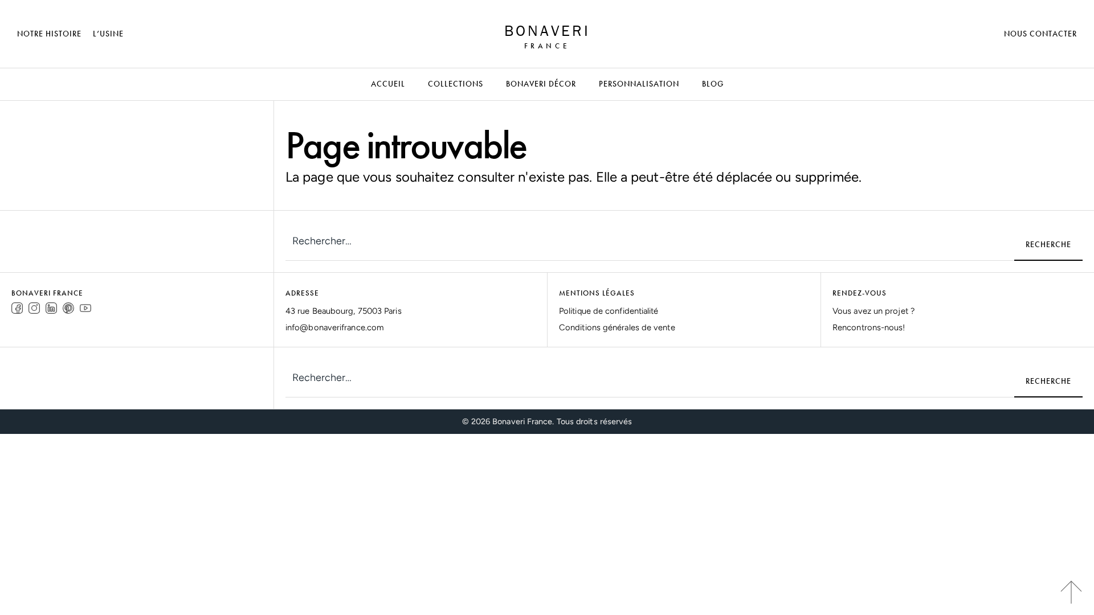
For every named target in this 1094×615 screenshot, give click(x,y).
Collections (455, 84)
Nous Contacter (1040, 33)
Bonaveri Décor (541, 84)
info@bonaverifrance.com (334, 327)
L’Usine (108, 33)
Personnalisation (639, 84)
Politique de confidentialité (609, 311)
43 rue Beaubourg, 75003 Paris (343, 311)
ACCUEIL (388, 84)
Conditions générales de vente (617, 327)
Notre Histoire (49, 33)
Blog (713, 84)
